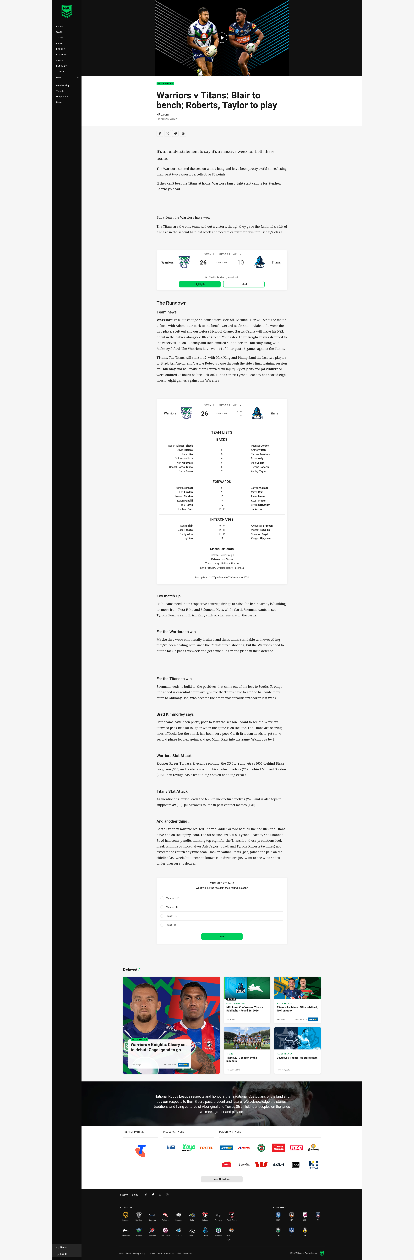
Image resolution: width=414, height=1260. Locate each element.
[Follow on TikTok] (146, 1195)
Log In (63, 1253)
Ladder (60, 49)
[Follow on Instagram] (167, 1195)
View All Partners (222, 1179)
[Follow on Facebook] (153, 1195)
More (59, 77)
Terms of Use (125, 1253)
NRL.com (163, 114)
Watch (60, 32)
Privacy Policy (139, 1253)
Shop (59, 102)
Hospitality (62, 96)
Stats (60, 60)
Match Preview (165, 84)
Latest (244, 284)
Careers (152, 1253)
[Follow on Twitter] (160, 1195)
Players (61, 54)
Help (160, 1253)
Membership (63, 85)
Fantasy (61, 66)
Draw (59, 43)
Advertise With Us (184, 1253)
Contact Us (169, 1253)
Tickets (60, 91)
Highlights (200, 284)
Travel (60, 37)
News (59, 26)
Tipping (61, 71)
